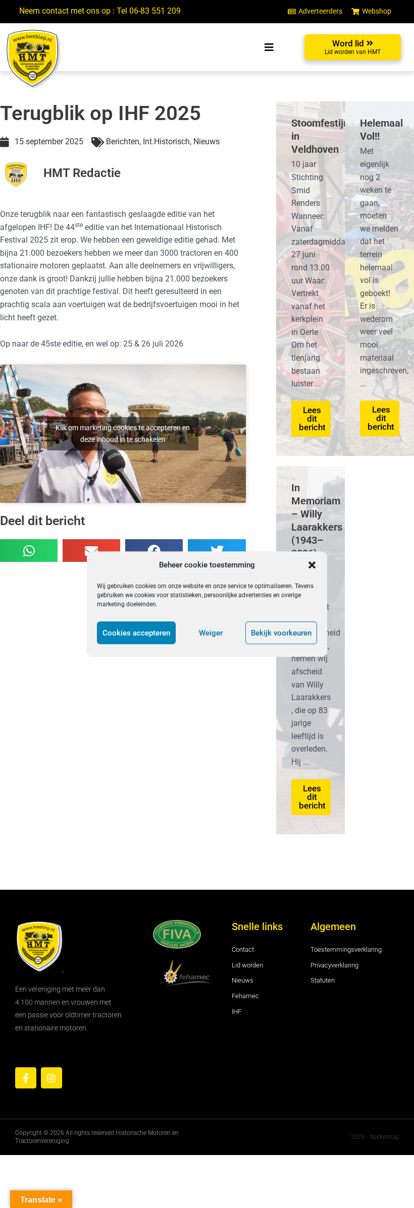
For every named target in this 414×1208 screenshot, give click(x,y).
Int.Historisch (166, 141)
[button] (312, 565)
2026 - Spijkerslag (375, 1136)
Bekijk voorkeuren (281, 633)
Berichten (122, 141)
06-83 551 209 (155, 11)
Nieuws (206, 141)
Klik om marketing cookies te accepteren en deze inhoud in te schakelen (123, 433)
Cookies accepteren (136, 633)
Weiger (211, 633)
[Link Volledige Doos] (310, 278)
